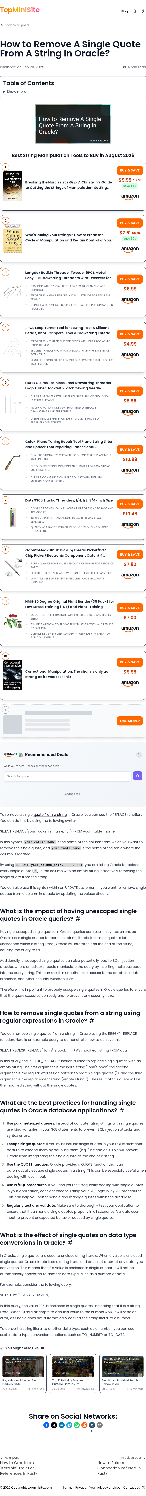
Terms (67, 1487)
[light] (143, 11)
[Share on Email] (100, 1425)
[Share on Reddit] (84, 1425)
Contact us (131, 1487)
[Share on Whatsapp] (77, 1425)
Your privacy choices (104, 1487)
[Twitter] (143, 1487)
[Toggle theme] (139, 755)
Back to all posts (17, 25)
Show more (16, 91)
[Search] (134, 11)
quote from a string (50, 814)
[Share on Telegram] (69, 1425)
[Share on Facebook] (46, 1425)
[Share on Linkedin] (62, 1425)
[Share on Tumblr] (92, 1425)
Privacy (80, 1487)
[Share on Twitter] (54, 1425)
